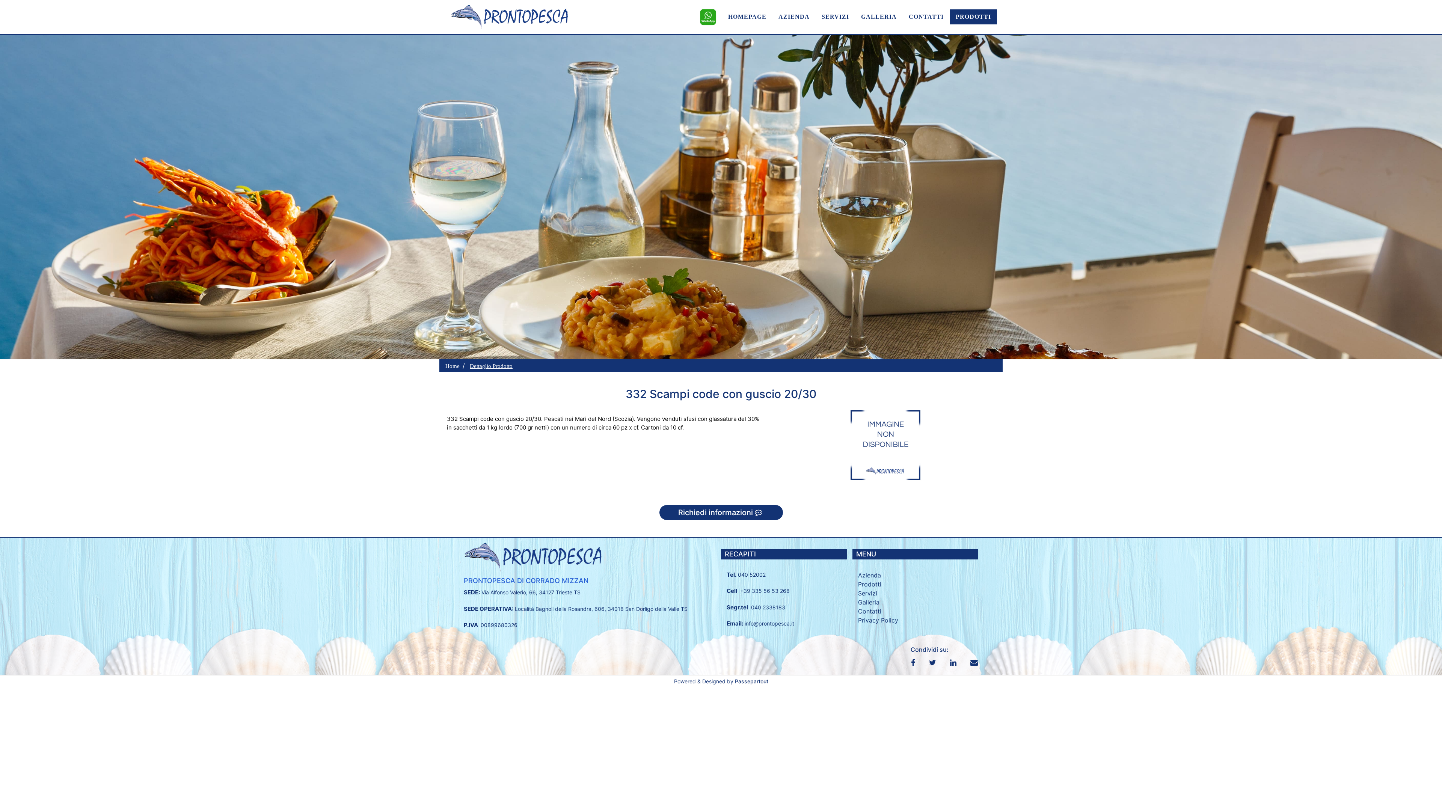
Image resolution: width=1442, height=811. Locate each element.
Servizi (867, 593)
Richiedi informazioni (716, 512)
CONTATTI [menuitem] (926, 17)
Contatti (869, 611)
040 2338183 (768, 607)
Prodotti (869, 584)
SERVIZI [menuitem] (835, 17)
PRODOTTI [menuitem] (973, 17)
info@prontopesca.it (769, 623)
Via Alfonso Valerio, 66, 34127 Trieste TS (531, 592)
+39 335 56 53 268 (765, 591)
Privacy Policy (878, 620)
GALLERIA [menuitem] (879, 17)
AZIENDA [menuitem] (794, 17)
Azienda (869, 575)
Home (452, 366)
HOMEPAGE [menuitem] (747, 17)
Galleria (868, 602)
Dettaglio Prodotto (491, 366)
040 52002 (752, 574)
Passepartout (751, 681)
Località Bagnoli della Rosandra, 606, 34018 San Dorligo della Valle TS (601, 609)
